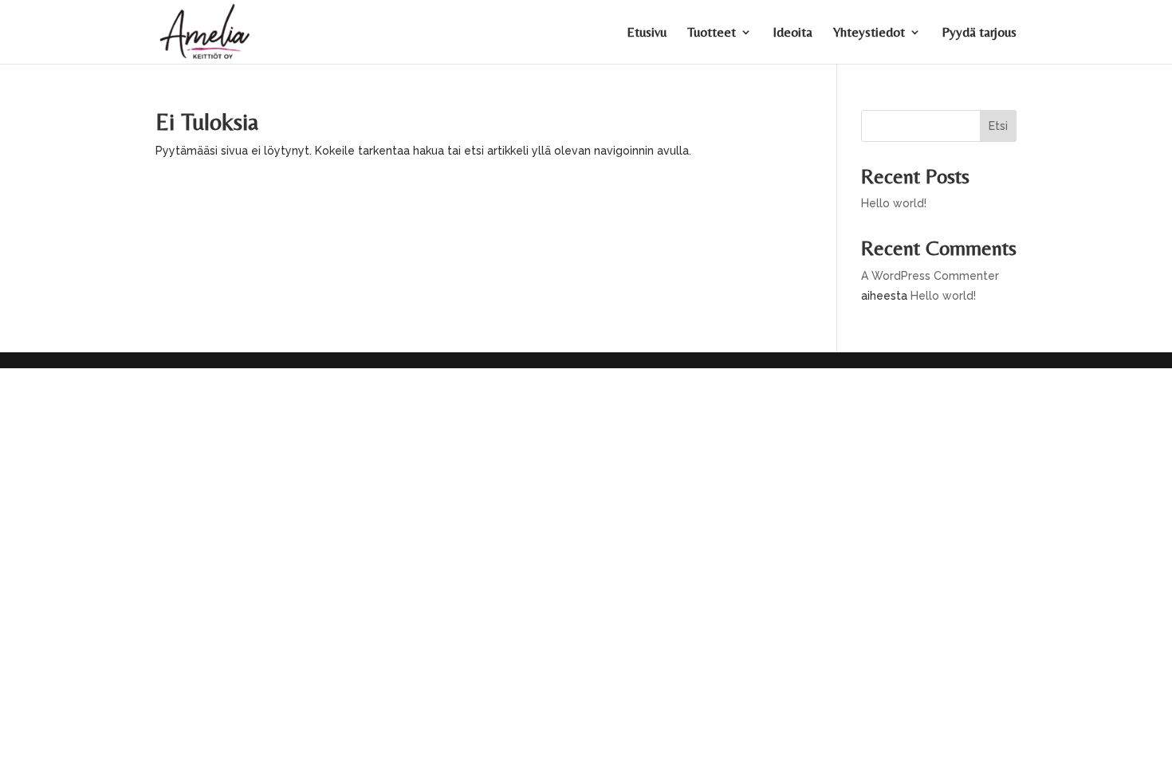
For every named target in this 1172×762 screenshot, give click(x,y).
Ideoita (792, 33)
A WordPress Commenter (930, 275)
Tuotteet (711, 33)
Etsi (998, 126)
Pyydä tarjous (979, 33)
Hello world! (893, 203)
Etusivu (647, 33)
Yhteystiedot (869, 33)
